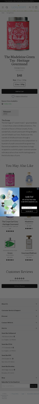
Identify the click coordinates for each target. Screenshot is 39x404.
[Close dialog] (38, 189)
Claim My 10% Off (29, 211)
